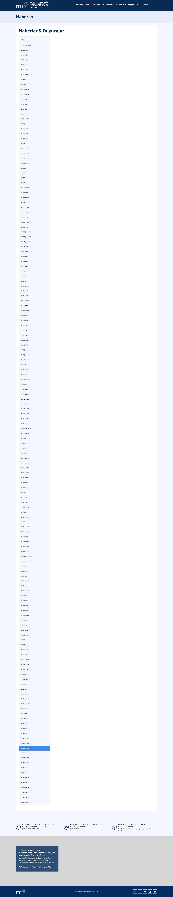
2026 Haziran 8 (25, 65)
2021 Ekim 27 (25, 738)
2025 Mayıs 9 (25, 281)
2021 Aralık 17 (25, 728)
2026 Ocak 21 (25, 153)
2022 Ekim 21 (25, 655)
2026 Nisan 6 (24, 104)
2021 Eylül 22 (25, 768)
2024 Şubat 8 (25, 497)
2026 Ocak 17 (25, 158)
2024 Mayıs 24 (25, 438)
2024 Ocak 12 (25, 507)
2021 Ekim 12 (25, 748)
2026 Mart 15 (25, 119)
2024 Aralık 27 (25, 374)
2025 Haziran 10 (25, 266)
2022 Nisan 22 (25, 699)
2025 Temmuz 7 (25, 247)
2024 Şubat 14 (25, 487)
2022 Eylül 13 (25, 669)
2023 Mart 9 (24, 620)
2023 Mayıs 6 (25, 571)
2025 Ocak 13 (25, 360)
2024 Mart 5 (24, 483)
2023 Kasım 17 (25, 532)
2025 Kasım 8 (25, 197)
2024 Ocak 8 (24, 512)
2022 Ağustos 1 (25, 674)
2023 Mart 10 (25, 615)
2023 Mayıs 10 (25, 566)
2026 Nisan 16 (25, 94)
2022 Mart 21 (25, 714)
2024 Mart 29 (25, 468)
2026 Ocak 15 (25, 163)
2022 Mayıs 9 (25, 689)
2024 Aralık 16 (25, 379)
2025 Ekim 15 (25, 207)
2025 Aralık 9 (24, 178)
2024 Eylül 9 (24, 424)
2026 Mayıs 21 (25, 79)
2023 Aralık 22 (25, 517)
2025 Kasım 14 (25, 193)
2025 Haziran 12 (25, 261)
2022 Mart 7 (24, 718)
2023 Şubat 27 (25, 635)
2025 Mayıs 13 (25, 276)
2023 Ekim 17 (25, 551)
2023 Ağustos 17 (26, 561)
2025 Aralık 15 (25, 173)
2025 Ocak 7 (24, 365)
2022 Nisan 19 (25, 704)
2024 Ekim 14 (25, 409)
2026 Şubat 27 (25, 124)
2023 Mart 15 (25, 605)
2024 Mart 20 (25, 473)
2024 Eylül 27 (25, 414)
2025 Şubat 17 (25, 335)
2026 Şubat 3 (25, 138)
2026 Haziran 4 (25, 70)
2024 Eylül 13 (25, 419)
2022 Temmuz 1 (25, 679)
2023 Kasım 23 (25, 527)
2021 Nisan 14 (25, 797)
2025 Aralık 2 (24, 183)
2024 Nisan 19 (25, 458)
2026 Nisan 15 (25, 99)
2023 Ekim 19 (25, 546)
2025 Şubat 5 (25, 355)
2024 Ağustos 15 (26, 428)
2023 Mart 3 (24, 625)
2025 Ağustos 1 (25, 242)
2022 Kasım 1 (25, 650)
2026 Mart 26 (25, 114)
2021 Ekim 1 (24, 753)
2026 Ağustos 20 (26, 45)
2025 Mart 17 (25, 301)
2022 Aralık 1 (24, 645)
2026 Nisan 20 (25, 89)
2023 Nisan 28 (25, 581)
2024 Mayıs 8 (25, 448)
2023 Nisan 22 (25, 591)
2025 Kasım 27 (25, 188)
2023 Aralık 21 (25, 522)
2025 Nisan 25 (25, 286)
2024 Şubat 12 (25, 492)
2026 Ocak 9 (24, 168)
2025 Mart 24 (25, 291)
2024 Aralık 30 (25, 369)
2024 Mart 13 (25, 478)
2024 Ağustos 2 (25, 433)
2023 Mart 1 (24, 630)
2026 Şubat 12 (25, 134)
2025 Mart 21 (25, 296)
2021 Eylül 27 (25, 758)
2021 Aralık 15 (25, 733)
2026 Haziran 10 (25, 60)
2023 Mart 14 (25, 610)
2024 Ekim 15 (25, 404)
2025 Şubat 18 (25, 330)
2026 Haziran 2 (25, 75)
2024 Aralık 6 (24, 384)
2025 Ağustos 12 (26, 237)
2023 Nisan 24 (25, 586)
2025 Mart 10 (25, 310)
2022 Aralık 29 (25, 640)
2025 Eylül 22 (25, 222)
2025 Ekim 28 (25, 202)
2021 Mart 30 (25, 802)
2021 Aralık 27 (25, 723)
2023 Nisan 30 (25, 576)
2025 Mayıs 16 (25, 271)
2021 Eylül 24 (25, 763)
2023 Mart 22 (25, 600)
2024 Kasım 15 (25, 394)
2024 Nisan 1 (24, 463)
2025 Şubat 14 (25, 340)
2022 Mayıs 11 (25, 684)
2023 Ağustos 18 (26, 556)
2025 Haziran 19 (25, 251)
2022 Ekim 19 (25, 659)
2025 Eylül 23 (25, 217)
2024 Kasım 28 (25, 389)
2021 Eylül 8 (24, 773)
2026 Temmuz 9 (25, 50)
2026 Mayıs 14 (25, 84)
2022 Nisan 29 (25, 694)
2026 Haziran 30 (25, 55)
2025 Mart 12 (25, 306)
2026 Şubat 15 (25, 129)
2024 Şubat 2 (25, 502)
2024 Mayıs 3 (25, 453)
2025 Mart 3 (24, 320)
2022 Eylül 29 (25, 664)
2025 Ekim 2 (24, 212)
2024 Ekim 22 (25, 399)
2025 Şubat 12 (25, 345)
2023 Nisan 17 (25, 596)
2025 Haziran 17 (25, 256)
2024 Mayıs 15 (25, 443)
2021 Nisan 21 (25, 782)
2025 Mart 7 (24, 315)
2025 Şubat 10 (25, 350)
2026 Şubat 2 (25, 143)
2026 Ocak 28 (25, 148)
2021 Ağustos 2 (25, 777)
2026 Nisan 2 (24, 109)
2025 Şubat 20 (25, 325)
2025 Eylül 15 (25, 227)
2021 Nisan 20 (25, 787)
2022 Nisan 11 (25, 709)
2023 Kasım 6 (25, 537)
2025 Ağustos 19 (26, 232)
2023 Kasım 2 (25, 541)
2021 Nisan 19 (25, 792)
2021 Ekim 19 (25, 743)
